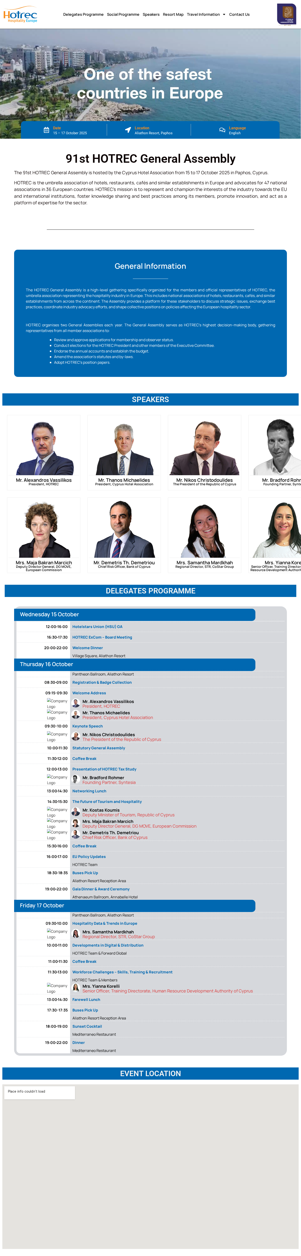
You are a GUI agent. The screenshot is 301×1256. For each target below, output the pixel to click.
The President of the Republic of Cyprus (122, 739)
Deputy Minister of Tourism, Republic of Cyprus (128, 815)
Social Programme (123, 14)
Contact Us (239, 14)
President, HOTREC (101, 706)
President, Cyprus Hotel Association (118, 717)
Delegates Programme (83, 14)
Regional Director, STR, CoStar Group (119, 936)
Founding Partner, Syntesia (109, 782)
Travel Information (203, 14)
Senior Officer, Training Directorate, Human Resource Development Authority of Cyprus (168, 991)
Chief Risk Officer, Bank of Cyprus (115, 837)
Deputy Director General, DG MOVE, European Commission (140, 826)
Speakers (151, 14)
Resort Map (173, 14)
